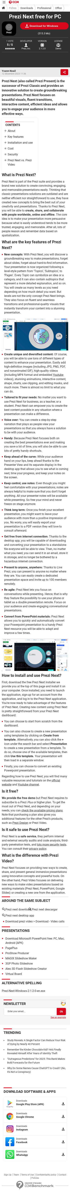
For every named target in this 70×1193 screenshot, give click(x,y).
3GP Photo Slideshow (19, 963)
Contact (62, 1175)
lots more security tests (51, 844)
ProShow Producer (17, 953)
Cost (10, 148)
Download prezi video (19, 921)
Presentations (16, 930)
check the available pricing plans (42, 810)
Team (16, 1175)
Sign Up (7, 1175)
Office (58, 8)
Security (13, 154)
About (11, 131)
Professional (44, 8)
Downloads (26, 8)
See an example (58, 1017)
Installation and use (20, 142)
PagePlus (11, 948)
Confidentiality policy (46, 1175)
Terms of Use (27, 1175)
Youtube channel (28, 784)
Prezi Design (20, 823)
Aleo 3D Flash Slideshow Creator (26, 968)
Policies (35, 1178)
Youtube (58, 375)
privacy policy (37, 848)
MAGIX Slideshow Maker (21, 958)
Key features (16, 136)
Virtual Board (13, 974)
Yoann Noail (9, 70)
